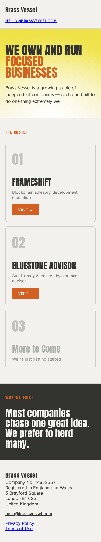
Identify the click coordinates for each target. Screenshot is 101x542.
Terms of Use (19, 528)
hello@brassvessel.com (31, 21)
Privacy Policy (19, 523)
